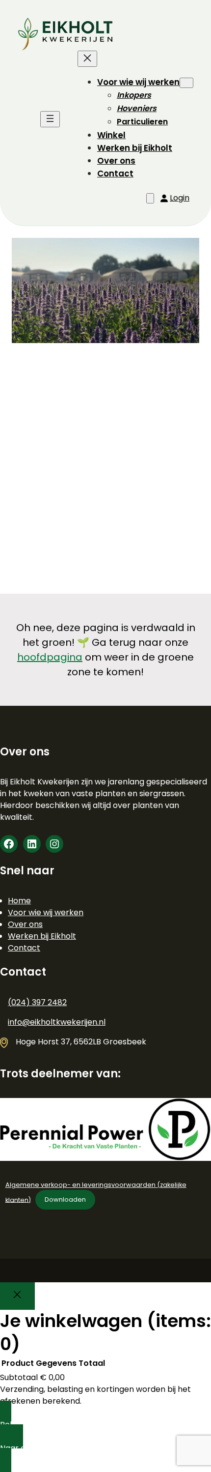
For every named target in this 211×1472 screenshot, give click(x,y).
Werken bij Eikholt (42, 936)
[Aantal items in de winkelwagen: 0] (150, 198)
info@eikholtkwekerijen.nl (57, 1022)
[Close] (17, 1296)
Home (19, 900)
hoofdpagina (49, 657)
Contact (24, 947)
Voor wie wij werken (45, 912)
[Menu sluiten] (87, 59)
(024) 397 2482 (37, 1002)
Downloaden (65, 1199)
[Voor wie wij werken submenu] (186, 83)
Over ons (25, 924)
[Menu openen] (50, 119)
